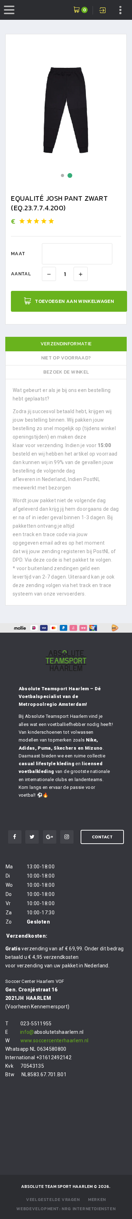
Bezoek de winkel (66, 372)
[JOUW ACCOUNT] (103, 11)
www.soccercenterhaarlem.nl (54, 1040)
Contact (102, 837)
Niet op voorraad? (66, 358)
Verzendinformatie (66, 343)
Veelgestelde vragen (53, 1199)
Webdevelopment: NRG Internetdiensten (66, 1209)
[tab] (66, 344)
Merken (97, 1199)
